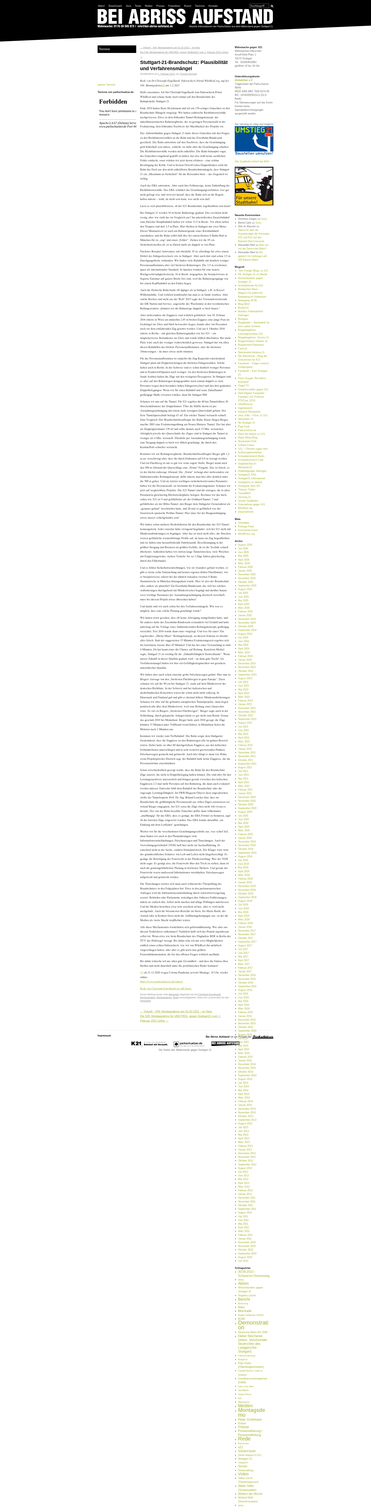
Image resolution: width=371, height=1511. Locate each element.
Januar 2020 (245, 837)
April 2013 (243, 1138)
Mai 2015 (243, 1045)
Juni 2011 (243, 1220)
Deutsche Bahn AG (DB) (253, 1332)
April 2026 (243, 559)
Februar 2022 (245, 745)
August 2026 (245, 544)
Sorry (264, 218)
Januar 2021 (245, 793)
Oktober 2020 (245, 804)
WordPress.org (246, 533)
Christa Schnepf (188, 74)
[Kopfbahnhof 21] (149, 1046)
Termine (200, 5)
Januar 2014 (245, 1104)
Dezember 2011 (246, 1197)
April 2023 (243, 693)
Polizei (242, 1423)
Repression (243, 1443)
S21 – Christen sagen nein (253, 448)
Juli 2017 (243, 949)
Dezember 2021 (247, 752)
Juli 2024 (243, 637)
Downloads (115, 5)
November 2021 (247, 756)
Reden (148, 5)
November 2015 (247, 1023)
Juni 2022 (243, 730)
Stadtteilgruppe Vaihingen (252, 471)
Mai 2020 (243, 823)
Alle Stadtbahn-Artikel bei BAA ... (253, 161)
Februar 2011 (245, 1235)
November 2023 (247, 667)
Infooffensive (245, 404)
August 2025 (245, 589)
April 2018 (243, 915)
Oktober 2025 (245, 581)
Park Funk (244, 426)
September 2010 (247, 1253)
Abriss (241, 1280)
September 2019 (247, 852)
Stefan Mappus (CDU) (249, 1455)
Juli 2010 (243, 1260)
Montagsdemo (164, 997)
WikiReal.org (245, 508)
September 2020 (247, 808)
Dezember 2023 (247, 663)
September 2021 (247, 763)
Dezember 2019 (247, 841)
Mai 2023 (243, 689)
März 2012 (244, 1186)
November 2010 (247, 1246)
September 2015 (247, 1030)
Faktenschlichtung (246, 1355)
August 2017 (245, 945)
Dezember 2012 (247, 1153)
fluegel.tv (243, 1359)
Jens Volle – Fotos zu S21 (253, 415)
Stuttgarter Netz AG (249, 485)
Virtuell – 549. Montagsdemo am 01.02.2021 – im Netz (170, 47)
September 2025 (247, 585)
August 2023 (245, 678)
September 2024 (247, 630)
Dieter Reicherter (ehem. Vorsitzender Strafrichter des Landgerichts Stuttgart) (252, 1344)
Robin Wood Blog (247, 437)
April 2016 (243, 1004)
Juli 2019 (243, 860)
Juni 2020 (243, 819)
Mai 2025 (243, 600)
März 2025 (244, 607)
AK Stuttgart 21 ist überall (252, 274)
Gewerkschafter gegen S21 (253, 389)
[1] (141, 972)
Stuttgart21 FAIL (247, 474)
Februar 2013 (245, 1145)
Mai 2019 (243, 867)
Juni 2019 (243, 863)
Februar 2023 (245, 700)
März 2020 (244, 830)
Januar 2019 (245, 882)
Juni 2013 (243, 1131)
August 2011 (245, 1212)
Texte (138, 5)
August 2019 (245, 856)
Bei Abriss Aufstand (112, 32)
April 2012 (243, 1183)
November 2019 (247, 845)
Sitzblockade (247, 1451)
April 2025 (243, 604)
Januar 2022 (245, 748)
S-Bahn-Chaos (246, 445)
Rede (176, 997)
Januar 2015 (245, 1060)
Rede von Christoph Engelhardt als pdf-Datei (165, 988)
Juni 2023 (243, 685)
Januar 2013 (245, 1149)
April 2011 (243, 1227)
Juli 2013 (243, 1127)
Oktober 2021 (245, 760)
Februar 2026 (245, 567)
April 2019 (243, 871)
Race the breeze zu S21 (251, 433)
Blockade (244, 1311)
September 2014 (247, 1075)
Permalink (145, 1001)
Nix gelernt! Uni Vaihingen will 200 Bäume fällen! (252, 256)
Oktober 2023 (245, 671)
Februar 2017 (245, 967)
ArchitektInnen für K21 (250, 285)
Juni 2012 (243, 1175)
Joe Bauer (243, 1390)
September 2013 (247, 1119)
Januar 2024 (245, 659)
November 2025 (247, 578)
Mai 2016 (243, 1001)
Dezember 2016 (247, 975)
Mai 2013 (243, 1134)
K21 (240, 1398)
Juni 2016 (243, 997)
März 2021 (244, 785)
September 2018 (247, 897)
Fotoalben (174, 5)
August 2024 (245, 633)
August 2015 (245, 1034)
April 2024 (243, 648)
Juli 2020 (243, 815)
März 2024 (244, 652)
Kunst (187, 5)
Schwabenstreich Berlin (251, 456)
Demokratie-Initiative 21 (251, 352)
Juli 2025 (243, 592)
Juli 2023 (243, 682)
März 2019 (244, 875)
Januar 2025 (245, 615)
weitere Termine (106, 84)
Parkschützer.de (247, 430)
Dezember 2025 (247, 574)
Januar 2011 (245, 1238)
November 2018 (247, 889)
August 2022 (245, 722)
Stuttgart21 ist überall (250, 482)
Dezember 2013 (247, 1108)
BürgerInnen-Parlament (251, 344)
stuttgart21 (243, 1462)
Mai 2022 (243, 734)
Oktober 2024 (245, 626)
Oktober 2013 (245, 1116)
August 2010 (245, 1257)
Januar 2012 (245, 1194)
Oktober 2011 (245, 1205)
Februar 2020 (245, 834)
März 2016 (244, 1008)
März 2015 (244, 1053)
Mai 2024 (243, 644)
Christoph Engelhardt (209, 994)
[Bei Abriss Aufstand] (185, 18)
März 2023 (244, 696)
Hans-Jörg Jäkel (246, 1386)
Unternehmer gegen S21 (251, 504)
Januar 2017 (245, 971)
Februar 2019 (245, 878)
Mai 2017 (243, 956)
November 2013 (247, 1112)
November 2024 (247, 622)
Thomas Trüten (246, 489)
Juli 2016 (243, 993)
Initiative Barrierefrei (249, 411)
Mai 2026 (243, 555)
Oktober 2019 (245, 848)
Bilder (241, 1307)
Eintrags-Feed (246, 526)
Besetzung (243, 1303)
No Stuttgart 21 (246, 422)
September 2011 (247, 1208)
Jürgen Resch (244, 1394)
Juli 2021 (243, 771)
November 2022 (247, 711)
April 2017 (243, 960)
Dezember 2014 (247, 1064)
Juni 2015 (243, 1042)
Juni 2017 (243, 952)
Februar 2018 (245, 923)
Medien (245, 1405)
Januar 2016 (245, 1016)
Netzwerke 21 (245, 419)
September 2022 (247, 719)
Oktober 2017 (245, 938)
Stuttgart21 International (251, 478)
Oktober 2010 (245, 1249)
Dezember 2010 (247, 1242)
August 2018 (245, 900)
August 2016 (245, 990)
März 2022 (244, 741)
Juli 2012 (243, 1171)
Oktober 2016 (245, 982)
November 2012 (247, 1156)
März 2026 (244, 563)
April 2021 (243, 782)
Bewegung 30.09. (247, 300)
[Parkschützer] (189, 1046)
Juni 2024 (243, 641)
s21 (240, 1447)
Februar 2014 (245, 1101)
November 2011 (246, 1201)
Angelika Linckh (247, 1295)
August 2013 (245, 1123)
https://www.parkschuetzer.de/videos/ (161, 981)
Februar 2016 (245, 1012)
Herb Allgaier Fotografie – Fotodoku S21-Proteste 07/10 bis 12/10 (252, 397)
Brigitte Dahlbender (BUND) (251, 1315)
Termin (242, 1466)
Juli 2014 (243, 1082)
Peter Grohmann (250, 1419)
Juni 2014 (243, 1086)
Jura (128, 5)
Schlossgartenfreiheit (250, 452)
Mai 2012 (243, 1179)
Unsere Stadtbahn (248, 500)
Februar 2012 (245, 1190)
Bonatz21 (243, 307)
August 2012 (245, 1168)
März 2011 (244, 1231)
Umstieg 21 (244, 497)
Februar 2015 (245, 1056)
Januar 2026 (245, 570)
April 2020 (243, 826)
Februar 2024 (245, 656)
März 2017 (244, 964)
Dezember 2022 (247, 708)
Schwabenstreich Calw (250, 459)
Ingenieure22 (245, 408)
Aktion (243, 1283)
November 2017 (247, 934)
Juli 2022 (243, 726)
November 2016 (247, 979)
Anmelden (243, 522)
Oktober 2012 (245, 1160)
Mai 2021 (243, 778)
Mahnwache (243, 1402)
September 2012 (247, 1164)
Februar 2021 (245, 789)
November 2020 (247, 800)
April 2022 (243, 737)
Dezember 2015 (247, 1019)
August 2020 (245, 811)
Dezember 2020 (247, 797)
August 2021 (245, 767)
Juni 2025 (243, 596)
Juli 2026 (243, 548)
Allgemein (174, 994)
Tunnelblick (244, 493)
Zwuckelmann (246, 511)
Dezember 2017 (247, 930)
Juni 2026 (243, 552)
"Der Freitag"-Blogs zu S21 (253, 270)
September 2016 (247, 986)
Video (243, 1474)
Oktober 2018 (245, 893)
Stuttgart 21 (245, 1458)
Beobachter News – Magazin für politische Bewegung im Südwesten (252, 293)
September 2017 (247, 941)
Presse (160, 5)
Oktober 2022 (245, 715)
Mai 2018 (243, 912)
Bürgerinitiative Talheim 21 (253, 341)
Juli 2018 (243, 904)
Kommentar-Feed (247, 530)
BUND (241, 1318)
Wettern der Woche (250, 1493)
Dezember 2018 (247, 886)
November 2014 (247, 1067)
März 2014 (244, 1097)
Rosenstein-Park (247, 441)
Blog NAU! (244, 304)
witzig (240, 1505)
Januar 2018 (245, 927)
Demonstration (148, 997)
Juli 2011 (243, 1216)
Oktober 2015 (245, 1027)
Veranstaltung (245, 1470)
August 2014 (245, 1079)
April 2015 (243, 1049)
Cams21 (242, 348)
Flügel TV (243, 385)
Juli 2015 (243, 1038)
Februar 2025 (245, 611)
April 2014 (243, 1093)
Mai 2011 (243, 1223)
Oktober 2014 (245, 1071)
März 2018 (244, 919)
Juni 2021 (243, 774)
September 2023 (247, 674)
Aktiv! (101, 5)
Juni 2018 (243, 908)
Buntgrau (243, 318)
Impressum (104, 1035)
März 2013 (244, 1142)
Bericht (244, 1299)
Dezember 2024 (247, 619)
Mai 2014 (243, 1090)
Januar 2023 (245, 704)
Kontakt (213, 5)
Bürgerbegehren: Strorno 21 (253, 337)
